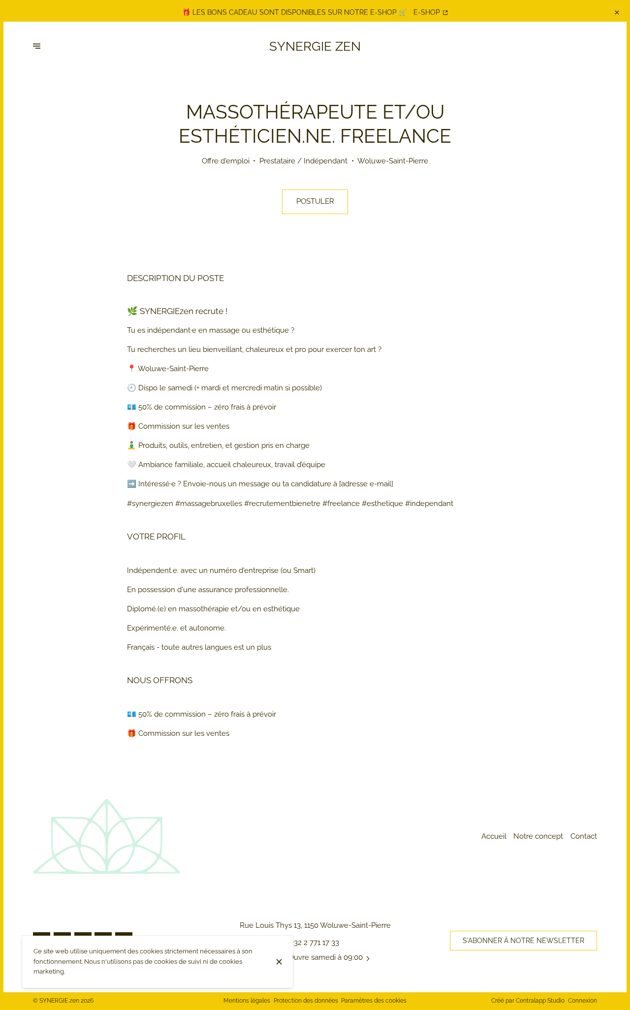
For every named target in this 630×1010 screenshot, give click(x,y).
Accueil (493, 836)
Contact (583, 836)
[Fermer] (279, 962)
